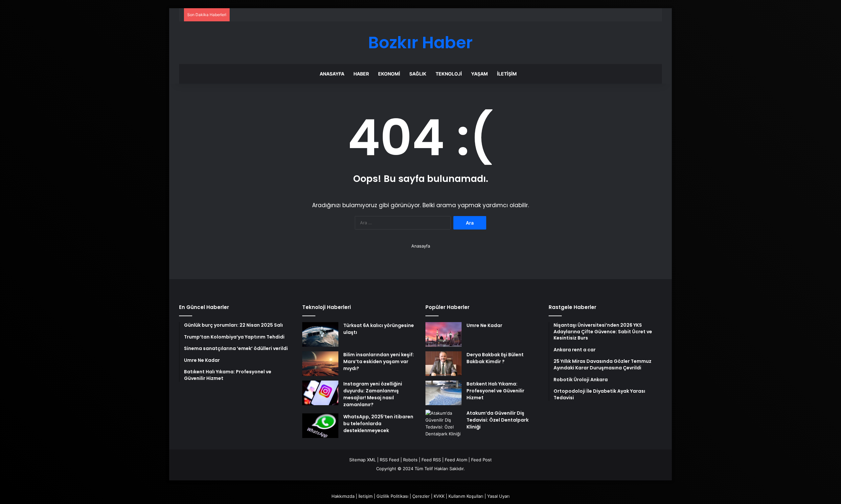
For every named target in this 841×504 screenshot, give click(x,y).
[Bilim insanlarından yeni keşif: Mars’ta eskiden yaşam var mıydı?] (320, 363)
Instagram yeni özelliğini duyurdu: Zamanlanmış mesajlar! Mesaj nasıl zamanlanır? (372, 394)
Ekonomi (389, 74)
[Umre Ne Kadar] (443, 334)
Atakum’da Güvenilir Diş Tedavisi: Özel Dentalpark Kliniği (497, 420)
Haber (361, 74)
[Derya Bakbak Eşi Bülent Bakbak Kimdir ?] (443, 363)
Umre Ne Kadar (484, 325)
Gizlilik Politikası (392, 496)
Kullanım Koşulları (465, 496)
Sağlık (417, 74)
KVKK (439, 496)
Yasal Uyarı (498, 496)
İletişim (507, 74)
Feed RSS (431, 459)
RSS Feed (389, 459)
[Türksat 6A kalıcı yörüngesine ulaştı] (320, 334)
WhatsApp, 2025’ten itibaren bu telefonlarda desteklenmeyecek (378, 423)
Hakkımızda (342, 496)
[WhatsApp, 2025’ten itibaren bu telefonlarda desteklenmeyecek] (320, 425)
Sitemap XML (362, 459)
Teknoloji (449, 74)
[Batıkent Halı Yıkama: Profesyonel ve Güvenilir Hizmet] (443, 393)
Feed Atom (456, 459)
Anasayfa (332, 74)
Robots (410, 459)
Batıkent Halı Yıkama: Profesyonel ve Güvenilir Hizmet (495, 391)
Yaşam (479, 74)
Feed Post (481, 459)
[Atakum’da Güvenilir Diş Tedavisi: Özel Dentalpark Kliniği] (443, 423)
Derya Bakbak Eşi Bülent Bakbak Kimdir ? (495, 358)
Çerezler (421, 496)
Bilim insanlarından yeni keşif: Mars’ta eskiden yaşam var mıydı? (378, 361)
